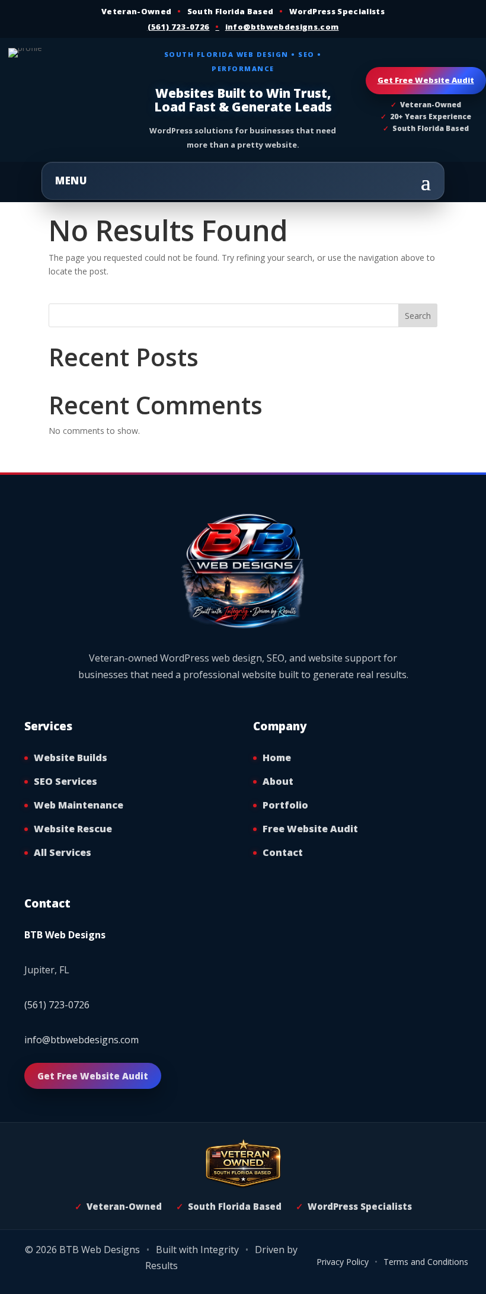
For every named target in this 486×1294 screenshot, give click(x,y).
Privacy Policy (342, 1261)
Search (418, 315)
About (278, 781)
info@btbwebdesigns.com (282, 26)
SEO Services (65, 781)
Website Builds (70, 757)
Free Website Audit (310, 828)
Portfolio (285, 804)
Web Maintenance (78, 804)
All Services (62, 852)
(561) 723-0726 (179, 26)
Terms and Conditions (425, 1261)
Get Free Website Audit (426, 80)
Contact (283, 852)
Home (277, 757)
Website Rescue (73, 828)
